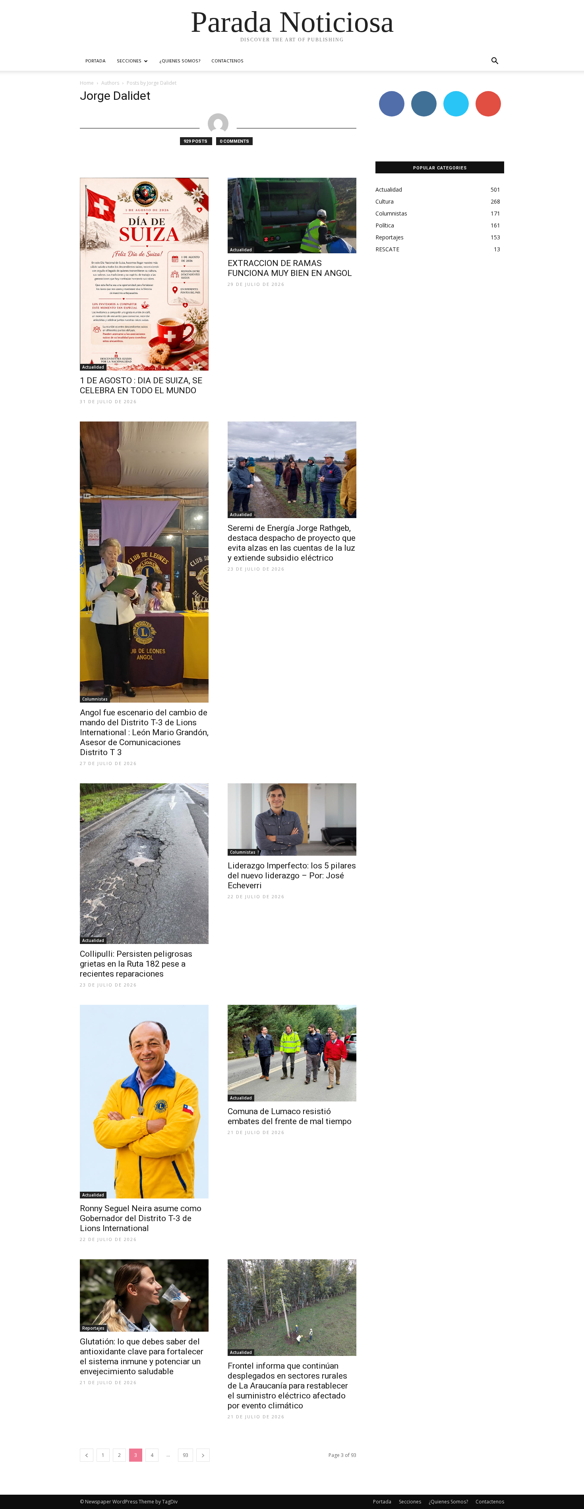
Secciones (129, 61)
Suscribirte (488, 94)
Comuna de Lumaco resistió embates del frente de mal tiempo (290, 1116)
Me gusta (391, 94)
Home (87, 83)
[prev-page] (86, 1455)
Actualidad (93, 367)
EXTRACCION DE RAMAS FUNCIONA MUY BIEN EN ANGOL (290, 268)
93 (185, 1455)
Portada (95, 61)
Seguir (423, 94)
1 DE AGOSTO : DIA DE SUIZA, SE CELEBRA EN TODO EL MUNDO (141, 385)
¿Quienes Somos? (179, 61)
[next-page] (203, 1455)
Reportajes (93, 1328)
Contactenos (227, 61)
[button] (494, 62)
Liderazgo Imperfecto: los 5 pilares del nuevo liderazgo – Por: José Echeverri (292, 875)
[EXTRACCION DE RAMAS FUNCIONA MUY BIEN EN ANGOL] (292, 215)
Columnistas (95, 699)
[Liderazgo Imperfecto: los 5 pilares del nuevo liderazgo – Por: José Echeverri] (292, 819)
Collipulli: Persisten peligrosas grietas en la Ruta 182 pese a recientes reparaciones (136, 964)
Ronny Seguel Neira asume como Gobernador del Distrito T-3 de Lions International (140, 1218)
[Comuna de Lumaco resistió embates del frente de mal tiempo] (292, 1053)
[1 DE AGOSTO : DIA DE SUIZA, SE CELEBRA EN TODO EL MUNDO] (144, 274)
